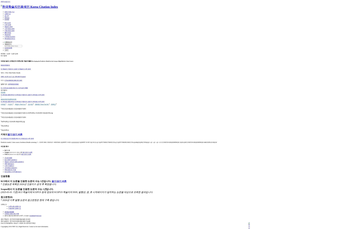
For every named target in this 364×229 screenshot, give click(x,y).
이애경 (3, 104)
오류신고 (8, 14)
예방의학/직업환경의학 (8, 99)
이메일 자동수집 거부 (12, 214)
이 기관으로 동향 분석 (8, 88)
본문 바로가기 (5, 1)
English (7, 19)
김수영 (30, 104)
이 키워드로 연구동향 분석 (10, 138)
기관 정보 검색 (9, 29)
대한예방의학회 (13, 84)
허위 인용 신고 (9, 12)
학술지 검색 (9, 27)
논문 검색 (8, 25)
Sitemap (7, 18)
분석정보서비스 (10, 38)
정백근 (53, 104)
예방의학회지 (5, 65)
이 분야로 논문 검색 (37, 95)
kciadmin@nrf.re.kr (35, 216)
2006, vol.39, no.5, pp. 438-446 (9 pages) (13, 76)
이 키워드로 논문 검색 (26, 138)
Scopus (7, 152)
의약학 (3, 92)
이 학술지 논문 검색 (24, 69)
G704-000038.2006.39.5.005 (13, 80)
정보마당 (8, 35)
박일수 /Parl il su (20, 104)
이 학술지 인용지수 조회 (9, 69)
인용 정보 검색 (9, 31)
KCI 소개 (8, 23)
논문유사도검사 (10, 36)
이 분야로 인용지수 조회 (22, 95)
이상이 (10, 104)
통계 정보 (8, 33)
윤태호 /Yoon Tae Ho (42, 104)
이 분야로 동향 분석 (7, 95)
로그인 (7, 16)
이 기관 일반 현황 (22, 88)
